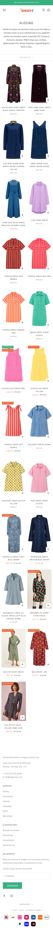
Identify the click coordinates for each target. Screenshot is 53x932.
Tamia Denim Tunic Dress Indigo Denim (39, 165)
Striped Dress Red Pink (39, 276)
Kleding (6, 791)
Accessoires (8, 796)
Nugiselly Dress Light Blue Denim (13, 558)
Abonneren (12, 885)
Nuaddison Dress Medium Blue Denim (39, 558)
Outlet (5, 811)
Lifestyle (6, 801)
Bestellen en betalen (11, 830)
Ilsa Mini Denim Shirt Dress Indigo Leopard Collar (13, 166)
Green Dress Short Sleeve (39, 333)
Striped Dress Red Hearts (14, 446)
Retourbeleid (8, 835)
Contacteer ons (9, 845)
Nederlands (25, 904)
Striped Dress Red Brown (14, 277)
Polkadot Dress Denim (39, 444)
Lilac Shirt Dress (39, 220)
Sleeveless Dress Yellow (39, 390)
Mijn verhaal (7, 816)
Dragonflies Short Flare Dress (39, 614)
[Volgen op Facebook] (4, 895)
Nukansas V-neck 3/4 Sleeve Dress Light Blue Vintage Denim (13, 616)
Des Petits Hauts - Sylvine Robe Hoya (13, 726)
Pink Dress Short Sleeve (39, 502)
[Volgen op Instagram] (11, 895)
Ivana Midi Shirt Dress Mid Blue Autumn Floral (14, 224)
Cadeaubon (7, 806)
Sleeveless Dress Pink (13, 388)
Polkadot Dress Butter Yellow (13, 502)
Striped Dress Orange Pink (14, 331)
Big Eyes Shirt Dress (13, 672)
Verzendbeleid (8, 840)
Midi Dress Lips (39, 672)
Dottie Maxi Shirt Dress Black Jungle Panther (14, 109)
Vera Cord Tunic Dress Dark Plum (39, 109)
